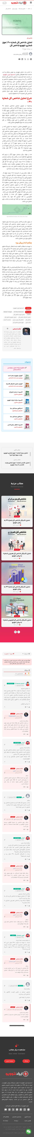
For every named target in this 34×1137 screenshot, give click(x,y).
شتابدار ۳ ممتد (7, 320)
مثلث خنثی (28, 322)
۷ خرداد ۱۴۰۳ (16, 591)
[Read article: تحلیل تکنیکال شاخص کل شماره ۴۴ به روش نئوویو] (17, 507)
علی (15, 819)
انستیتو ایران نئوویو (9, 74)
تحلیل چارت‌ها (22, 8)
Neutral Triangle (8, 312)
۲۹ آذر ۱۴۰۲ (16, 625)
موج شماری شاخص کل (18, 322)
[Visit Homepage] (18, 3)
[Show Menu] (31, 3)
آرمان (22, 743)
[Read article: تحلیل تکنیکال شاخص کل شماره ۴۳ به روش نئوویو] (17, 573)
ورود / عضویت (8, 654)
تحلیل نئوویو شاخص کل (10, 317)
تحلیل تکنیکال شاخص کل (24, 317)
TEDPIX (29, 314)
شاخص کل (8, 8)
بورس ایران (14, 8)
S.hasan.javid (19, 683)
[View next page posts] (15, 632)
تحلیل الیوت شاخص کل (19, 314)
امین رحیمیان (20, 935)
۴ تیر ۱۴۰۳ (16, 558)
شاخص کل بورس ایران (18, 320)
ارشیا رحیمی (25, 53)
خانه (29, 8)
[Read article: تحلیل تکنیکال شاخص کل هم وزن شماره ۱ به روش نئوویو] (17, 540)
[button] (31, 59)
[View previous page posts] (18, 632)
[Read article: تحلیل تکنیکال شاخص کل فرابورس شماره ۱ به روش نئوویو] (17, 607)
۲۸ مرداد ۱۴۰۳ (16, 525)
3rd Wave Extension (19, 312)
